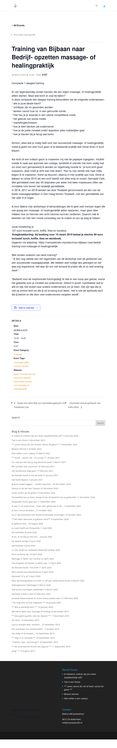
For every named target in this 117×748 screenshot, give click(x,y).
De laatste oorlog (20, 541)
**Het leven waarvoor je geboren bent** (31, 519)
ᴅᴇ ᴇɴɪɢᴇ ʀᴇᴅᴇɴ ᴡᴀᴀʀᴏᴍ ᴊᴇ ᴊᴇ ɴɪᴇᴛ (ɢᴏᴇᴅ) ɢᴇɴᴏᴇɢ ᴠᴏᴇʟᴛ (36, 598)
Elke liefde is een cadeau (23, 453)
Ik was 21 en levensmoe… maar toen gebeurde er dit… (37, 506)
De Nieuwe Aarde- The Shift (25, 567)
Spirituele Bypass (20, 479)
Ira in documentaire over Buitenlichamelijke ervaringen (38, 514)
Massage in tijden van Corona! (26, 558)
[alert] (33, 716)
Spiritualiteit (18, 545)
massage (18, 354)
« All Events (18, 25)
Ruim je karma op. (20, 554)
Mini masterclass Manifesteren (26, 572)
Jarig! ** (15, 651)
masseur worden (21, 366)
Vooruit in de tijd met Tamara (26, 488)
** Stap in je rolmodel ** (24, 637)
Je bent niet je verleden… (24, 510)
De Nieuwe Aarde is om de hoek (27, 475)
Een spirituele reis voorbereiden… (28, 629)
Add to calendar (26, 307)
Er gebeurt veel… (20, 523)
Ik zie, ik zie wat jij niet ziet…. (25, 536)
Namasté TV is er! (20, 576)
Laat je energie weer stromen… (26, 624)
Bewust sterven (19, 449)
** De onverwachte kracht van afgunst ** (31, 646)
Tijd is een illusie (20, 440)
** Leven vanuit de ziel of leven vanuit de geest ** (36, 444)
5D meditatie (18, 532)
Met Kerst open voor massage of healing (31, 611)
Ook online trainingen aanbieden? (28, 589)
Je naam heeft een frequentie (26, 528)
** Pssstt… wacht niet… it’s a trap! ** (29, 457)
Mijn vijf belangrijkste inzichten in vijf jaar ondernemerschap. (41, 580)
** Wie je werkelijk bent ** (24, 607)
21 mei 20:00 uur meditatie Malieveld (29, 550)
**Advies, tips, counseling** (25, 642)
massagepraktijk (21, 362)
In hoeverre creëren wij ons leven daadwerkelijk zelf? (37, 435)
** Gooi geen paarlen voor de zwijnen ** (31, 616)
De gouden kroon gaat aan (24, 501)
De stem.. (16, 620)
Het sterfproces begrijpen (24, 471)
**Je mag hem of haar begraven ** (28, 602)
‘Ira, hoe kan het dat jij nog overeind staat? (32, 462)
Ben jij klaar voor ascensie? (24, 466)
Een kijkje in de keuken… (23, 633)
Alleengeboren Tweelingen (24, 585)
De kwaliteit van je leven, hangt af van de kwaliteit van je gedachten (44, 497)
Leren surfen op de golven (24, 492)
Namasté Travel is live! (22, 594)
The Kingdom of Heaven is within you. (30, 563)
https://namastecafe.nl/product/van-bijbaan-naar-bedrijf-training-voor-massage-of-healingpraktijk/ (24, 381)
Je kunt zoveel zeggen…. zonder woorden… (32, 484)
